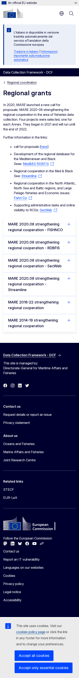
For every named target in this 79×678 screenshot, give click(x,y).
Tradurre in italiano (26, 51)
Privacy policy (13, 584)
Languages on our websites (23, 567)
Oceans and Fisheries (19, 444)
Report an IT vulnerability (21, 559)
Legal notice (12, 592)
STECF (8, 489)
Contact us (11, 551)
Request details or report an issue (27, 415)
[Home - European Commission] (13, 13)
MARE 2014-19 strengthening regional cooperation (33, 323)
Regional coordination (22, 82)
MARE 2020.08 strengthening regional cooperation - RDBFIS (34, 245)
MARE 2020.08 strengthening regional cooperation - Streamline (33, 284)
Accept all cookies (34, 655)
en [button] (61, 13)
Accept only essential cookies (43, 668)
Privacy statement (16, 423)
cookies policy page (30, 632)
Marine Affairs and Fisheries (23, 452)
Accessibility (12, 600)
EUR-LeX (10, 498)
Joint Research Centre (19, 460)
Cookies (9, 576)
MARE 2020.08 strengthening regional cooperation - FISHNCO (35, 227)
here (44, 147)
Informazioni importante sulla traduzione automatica (36, 55)
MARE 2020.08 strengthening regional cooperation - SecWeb (35, 263)
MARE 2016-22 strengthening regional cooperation (33, 305)
